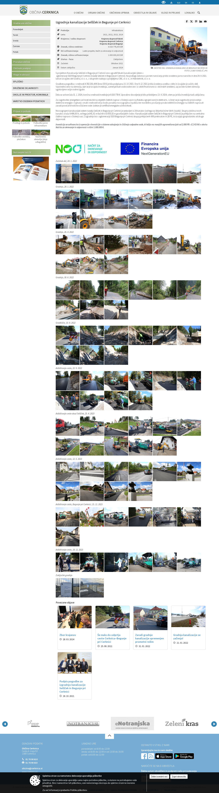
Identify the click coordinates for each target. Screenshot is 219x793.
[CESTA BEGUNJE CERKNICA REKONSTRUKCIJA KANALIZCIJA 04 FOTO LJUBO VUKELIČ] (141, 289)
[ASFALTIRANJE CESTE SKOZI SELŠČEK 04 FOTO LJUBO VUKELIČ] (141, 425)
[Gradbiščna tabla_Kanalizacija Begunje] (68, 173)
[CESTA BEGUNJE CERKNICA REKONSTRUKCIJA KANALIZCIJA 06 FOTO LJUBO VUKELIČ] (189, 289)
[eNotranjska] (83, 723)
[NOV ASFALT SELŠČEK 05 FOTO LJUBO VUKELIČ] (116, 491)
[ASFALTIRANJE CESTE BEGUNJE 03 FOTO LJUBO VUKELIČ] (116, 516)
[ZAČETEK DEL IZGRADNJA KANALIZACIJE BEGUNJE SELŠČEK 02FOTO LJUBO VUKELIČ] (92, 199)
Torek (15, 35)
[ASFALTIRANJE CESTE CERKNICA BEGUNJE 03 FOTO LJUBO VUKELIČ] (116, 380)
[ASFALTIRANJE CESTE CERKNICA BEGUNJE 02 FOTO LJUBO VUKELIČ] (92, 380)
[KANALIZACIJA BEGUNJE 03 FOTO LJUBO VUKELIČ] (116, 244)
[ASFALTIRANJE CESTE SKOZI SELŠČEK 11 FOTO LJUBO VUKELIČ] (165, 445)
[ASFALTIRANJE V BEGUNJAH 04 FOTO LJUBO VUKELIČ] (141, 562)
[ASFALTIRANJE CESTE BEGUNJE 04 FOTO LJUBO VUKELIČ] (141, 516)
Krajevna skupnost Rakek (112, 38)
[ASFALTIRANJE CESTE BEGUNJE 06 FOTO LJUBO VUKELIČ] (189, 516)
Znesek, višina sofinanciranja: (75, 55)
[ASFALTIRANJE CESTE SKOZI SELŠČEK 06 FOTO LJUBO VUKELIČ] (189, 425)
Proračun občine (21, 61)
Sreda (15, 40)
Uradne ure (88, 743)
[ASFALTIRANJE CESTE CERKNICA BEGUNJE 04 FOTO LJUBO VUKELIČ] (141, 380)
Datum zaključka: (68, 67)
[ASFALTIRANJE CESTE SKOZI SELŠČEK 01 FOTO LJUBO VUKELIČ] (68, 425)
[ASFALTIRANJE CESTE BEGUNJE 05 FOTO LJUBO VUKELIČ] (165, 516)
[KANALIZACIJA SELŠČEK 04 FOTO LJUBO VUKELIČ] (68, 264)
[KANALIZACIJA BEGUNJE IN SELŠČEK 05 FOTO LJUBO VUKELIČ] (141, 173)
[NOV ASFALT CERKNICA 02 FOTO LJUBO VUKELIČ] (92, 471)
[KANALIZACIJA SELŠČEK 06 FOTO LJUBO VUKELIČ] (116, 264)
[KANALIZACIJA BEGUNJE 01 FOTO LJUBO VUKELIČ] (68, 244)
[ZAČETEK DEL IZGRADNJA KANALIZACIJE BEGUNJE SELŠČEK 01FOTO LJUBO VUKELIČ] (68, 199)
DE (193, 2)
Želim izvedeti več (159, 776)
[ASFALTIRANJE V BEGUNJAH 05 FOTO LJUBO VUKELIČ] (165, 562)
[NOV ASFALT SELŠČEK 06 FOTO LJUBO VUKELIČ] (140, 491)
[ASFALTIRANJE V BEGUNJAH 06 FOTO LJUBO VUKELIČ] (189, 562)
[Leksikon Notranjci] (33, 723)
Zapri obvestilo (179, 776)
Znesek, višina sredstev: (72, 47)
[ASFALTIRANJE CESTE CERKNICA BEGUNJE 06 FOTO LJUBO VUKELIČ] (189, 380)
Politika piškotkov (78, 790)
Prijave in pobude (22, 111)
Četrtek (16, 46)
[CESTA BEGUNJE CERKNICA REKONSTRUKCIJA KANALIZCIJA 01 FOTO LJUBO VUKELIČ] (68, 289)
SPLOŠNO (18, 81)
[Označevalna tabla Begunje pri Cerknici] (68, 587)
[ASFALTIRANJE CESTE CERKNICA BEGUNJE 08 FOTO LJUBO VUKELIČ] (92, 400)
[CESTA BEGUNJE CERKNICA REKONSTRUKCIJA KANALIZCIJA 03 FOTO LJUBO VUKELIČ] (116, 289)
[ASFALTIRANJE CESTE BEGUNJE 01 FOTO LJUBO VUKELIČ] (68, 516)
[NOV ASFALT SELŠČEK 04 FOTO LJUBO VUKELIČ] (92, 491)
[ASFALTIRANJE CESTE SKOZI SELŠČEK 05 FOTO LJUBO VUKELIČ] (165, 425)
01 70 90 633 (31, 762)
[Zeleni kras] (132, 723)
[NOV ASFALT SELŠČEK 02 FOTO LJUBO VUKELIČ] (189, 471)
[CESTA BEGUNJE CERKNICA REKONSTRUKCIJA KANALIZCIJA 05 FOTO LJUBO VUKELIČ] (165, 289)
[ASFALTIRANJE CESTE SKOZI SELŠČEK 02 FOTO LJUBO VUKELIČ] (92, 425)
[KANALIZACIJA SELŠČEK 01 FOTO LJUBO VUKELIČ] (165, 244)
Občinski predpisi (22, 68)
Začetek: (64, 63)
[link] (187, 21)
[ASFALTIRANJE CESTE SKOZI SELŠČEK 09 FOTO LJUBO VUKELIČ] (116, 445)
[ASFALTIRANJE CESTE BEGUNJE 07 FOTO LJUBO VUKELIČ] (68, 536)
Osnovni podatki (32, 743)
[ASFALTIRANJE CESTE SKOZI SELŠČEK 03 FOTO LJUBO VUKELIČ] (116, 425)
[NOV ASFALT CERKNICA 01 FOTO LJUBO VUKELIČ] (68, 471)
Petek (15, 52)
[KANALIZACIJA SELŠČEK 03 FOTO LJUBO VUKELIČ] (189, 244)
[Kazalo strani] (171, 3)
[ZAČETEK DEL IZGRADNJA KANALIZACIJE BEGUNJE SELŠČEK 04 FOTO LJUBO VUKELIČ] (141, 199)
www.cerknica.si (29, 771)
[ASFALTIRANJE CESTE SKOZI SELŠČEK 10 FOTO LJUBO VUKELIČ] (141, 445)
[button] (5, 724)
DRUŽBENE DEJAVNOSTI (25, 88)
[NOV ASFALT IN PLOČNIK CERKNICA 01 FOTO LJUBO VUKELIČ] (116, 471)
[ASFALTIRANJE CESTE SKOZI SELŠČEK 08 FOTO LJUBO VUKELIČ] (92, 445)
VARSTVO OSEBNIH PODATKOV (29, 101)
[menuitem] (79, 10)
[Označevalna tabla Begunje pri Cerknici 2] (92, 587)
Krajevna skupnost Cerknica (111, 41)
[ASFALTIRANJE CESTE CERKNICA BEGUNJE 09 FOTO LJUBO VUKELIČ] (116, 400)
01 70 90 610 (31, 759)
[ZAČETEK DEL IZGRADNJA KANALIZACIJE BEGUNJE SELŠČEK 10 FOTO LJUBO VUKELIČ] (68, 218)
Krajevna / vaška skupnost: (73, 38)
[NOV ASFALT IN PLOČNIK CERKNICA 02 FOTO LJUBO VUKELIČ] (141, 471)
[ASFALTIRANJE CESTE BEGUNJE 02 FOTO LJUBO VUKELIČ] (92, 516)
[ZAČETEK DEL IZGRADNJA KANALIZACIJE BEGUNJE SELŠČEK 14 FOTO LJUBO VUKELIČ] (140, 218)
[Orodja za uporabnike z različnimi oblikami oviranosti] (163, 2)
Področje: (65, 30)
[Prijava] (200, 3)
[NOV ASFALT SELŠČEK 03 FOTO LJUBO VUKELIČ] (68, 491)
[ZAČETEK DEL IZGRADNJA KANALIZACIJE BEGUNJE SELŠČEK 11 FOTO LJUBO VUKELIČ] (92, 218)
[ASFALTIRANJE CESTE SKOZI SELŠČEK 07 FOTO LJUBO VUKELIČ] (68, 445)
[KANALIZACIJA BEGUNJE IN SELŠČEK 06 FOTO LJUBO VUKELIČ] (165, 173)
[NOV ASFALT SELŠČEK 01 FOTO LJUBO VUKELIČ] (165, 471)
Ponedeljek (18, 29)
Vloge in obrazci (21, 74)
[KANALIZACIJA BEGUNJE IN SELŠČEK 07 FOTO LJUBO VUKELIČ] (189, 173)
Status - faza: (67, 59)
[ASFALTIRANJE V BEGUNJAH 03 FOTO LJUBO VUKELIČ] (116, 562)
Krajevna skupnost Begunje (111, 44)
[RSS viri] (151, 755)
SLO (178, 2)
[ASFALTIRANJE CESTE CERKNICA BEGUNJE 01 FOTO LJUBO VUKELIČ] (68, 380)
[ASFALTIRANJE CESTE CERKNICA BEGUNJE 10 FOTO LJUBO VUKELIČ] (140, 400)
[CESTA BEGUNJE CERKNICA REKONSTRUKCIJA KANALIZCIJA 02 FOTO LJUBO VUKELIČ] (92, 289)
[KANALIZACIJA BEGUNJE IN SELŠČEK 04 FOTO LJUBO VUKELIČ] (116, 173)
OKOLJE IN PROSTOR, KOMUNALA (30, 94)
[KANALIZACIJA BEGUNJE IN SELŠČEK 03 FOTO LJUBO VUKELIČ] (92, 173)
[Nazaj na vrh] (109, 736)
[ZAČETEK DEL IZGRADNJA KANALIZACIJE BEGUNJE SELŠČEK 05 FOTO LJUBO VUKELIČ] (165, 199)
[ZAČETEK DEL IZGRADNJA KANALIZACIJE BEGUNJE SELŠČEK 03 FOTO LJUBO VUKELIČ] (116, 199)
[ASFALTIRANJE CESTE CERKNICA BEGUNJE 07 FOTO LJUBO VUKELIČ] (68, 400)
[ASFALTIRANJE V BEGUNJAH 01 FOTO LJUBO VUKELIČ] (68, 562)
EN (186, 2)
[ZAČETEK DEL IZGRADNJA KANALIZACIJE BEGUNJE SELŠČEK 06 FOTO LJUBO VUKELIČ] (189, 199)
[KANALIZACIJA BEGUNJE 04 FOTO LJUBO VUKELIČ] (141, 244)
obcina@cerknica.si (32, 768)
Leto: (63, 34)
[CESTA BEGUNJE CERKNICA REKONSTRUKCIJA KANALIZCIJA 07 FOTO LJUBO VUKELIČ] (68, 309)
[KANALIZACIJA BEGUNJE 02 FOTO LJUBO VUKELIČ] (92, 244)
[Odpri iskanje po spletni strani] (199, 12)
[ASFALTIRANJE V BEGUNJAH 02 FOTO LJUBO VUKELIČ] (92, 562)
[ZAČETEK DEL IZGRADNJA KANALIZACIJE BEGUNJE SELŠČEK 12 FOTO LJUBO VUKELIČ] (116, 218)
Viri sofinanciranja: (70, 51)
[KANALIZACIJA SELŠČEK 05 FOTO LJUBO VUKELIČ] (92, 264)
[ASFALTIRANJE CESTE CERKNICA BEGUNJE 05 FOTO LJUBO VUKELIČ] (165, 380)
